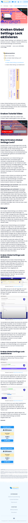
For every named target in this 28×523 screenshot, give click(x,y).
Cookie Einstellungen (20, 131)
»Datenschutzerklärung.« (3, 473)
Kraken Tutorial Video (9, 55)
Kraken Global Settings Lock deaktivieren (15, 64)
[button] (9, 2)
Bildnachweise (14, 509)
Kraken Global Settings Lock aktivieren (15, 62)
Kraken (11, 5)
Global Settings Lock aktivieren (20, 5)
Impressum (14, 502)
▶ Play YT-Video (7, 131)
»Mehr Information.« (22, 478)
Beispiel (8, 60)
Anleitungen (6, 5)
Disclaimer (14, 512)
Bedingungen (18, 127)
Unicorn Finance (13, 520)
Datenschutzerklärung (14, 496)
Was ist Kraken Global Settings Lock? (13, 58)
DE (20, 2)
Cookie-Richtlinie (14, 499)
